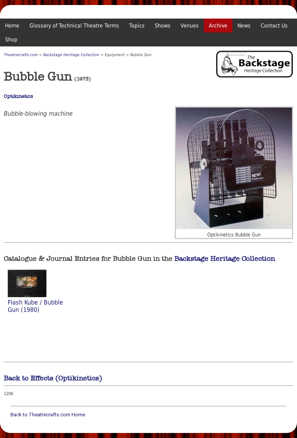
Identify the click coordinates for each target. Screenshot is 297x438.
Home (12, 25)
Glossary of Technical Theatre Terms (74, 25)
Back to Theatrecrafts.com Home (47, 414)
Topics (137, 25)
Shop (11, 39)
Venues (190, 25)
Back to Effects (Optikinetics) (53, 378)
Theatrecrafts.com (21, 55)
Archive (218, 25)
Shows (163, 25)
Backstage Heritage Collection (71, 55)
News (244, 25)
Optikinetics (18, 96)
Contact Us (274, 25)
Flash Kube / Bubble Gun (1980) (35, 306)
